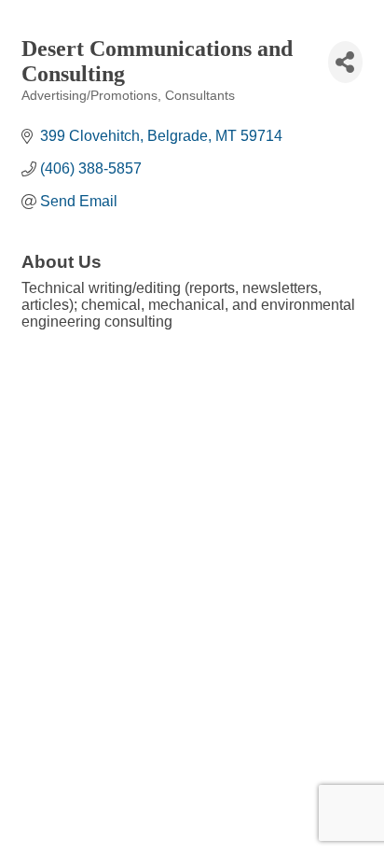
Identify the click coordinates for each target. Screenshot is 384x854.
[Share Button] (345, 62)
